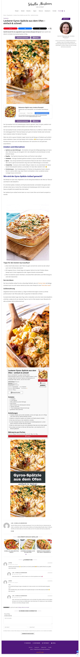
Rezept (16, 10)
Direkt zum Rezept (23, 37)
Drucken (43, 383)
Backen (22, 10)
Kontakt (54, 10)
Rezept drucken (16, 392)
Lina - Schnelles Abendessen (19, 523)
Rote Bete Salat (46, 285)
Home (4, 15)
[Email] (62, 11)
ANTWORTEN (50, 572)
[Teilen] (25, 28)
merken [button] (43, 380)
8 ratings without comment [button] (23, 607)
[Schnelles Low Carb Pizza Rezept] (11, 544)
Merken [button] (36, 37)
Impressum (47, 10)
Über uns (41, 10)
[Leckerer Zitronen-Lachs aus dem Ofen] (27, 544)
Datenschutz (43, 647)
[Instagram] (59, 11)
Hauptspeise (9, 15)
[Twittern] (40, 28)
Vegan (34, 10)
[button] (40, 385)
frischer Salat (41, 283)
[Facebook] (58, 11)
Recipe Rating (7, 613)
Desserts (28, 10)
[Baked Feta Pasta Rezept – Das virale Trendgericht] (44, 544)
